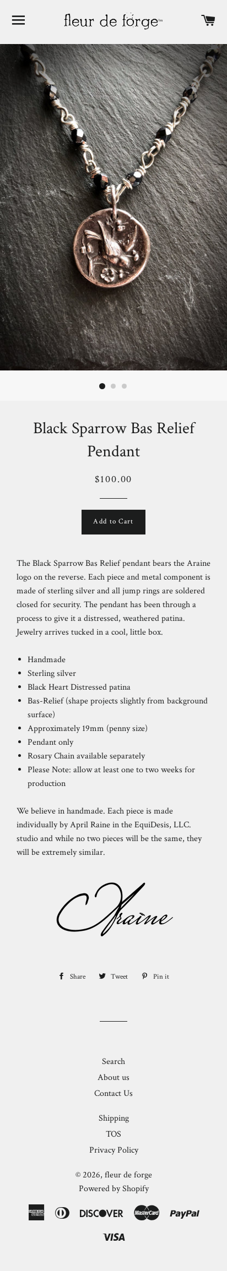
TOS (113, 1134)
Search (113, 1061)
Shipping (114, 1118)
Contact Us (113, 1093)
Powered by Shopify (114, 1188)
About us (113, 1077)
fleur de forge (128, 1175)
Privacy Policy (113, 1150)
